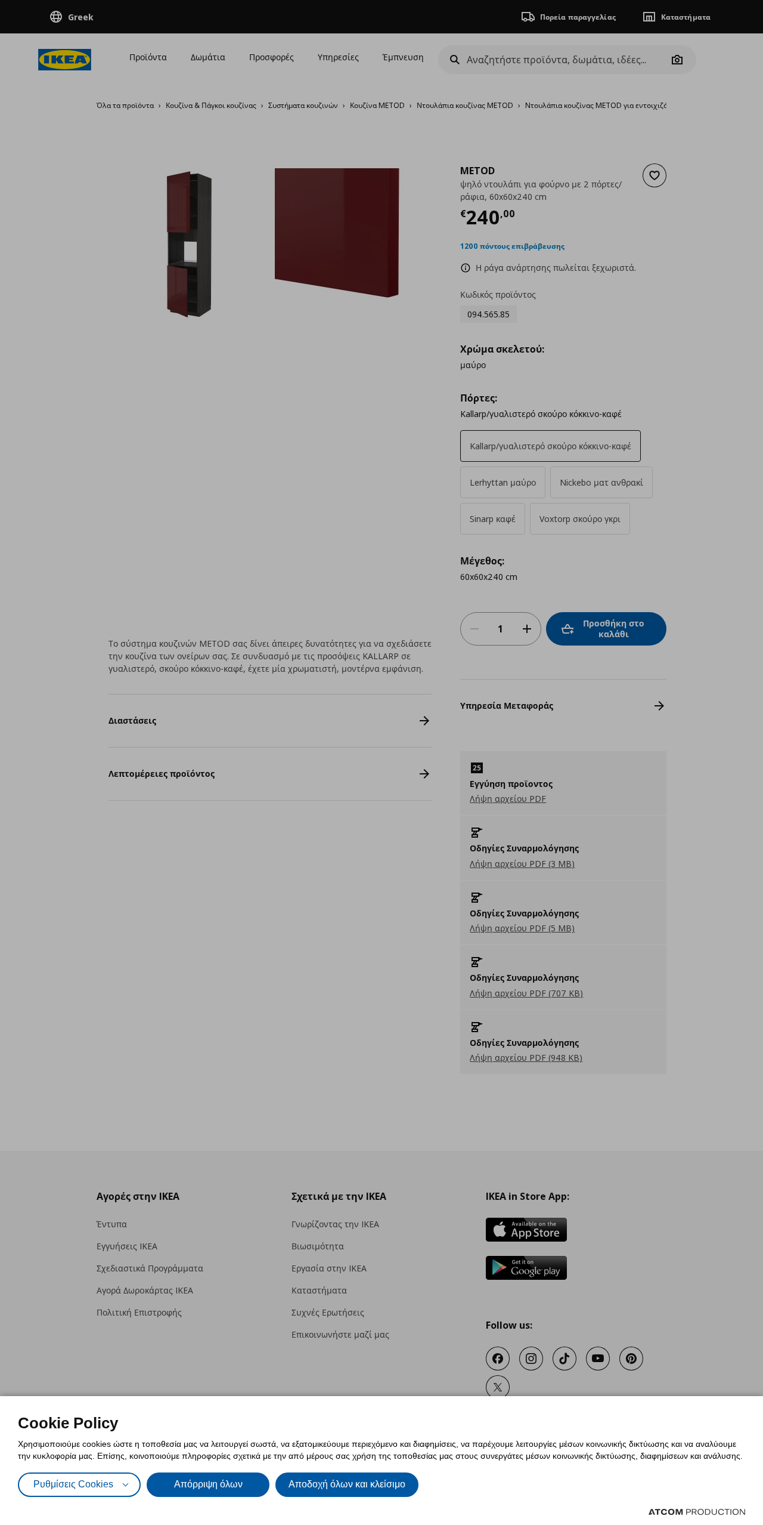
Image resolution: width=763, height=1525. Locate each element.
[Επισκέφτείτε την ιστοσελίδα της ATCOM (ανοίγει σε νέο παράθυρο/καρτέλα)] (697, 1512)
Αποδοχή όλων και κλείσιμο (347, 1484)
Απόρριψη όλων (208, 1484)
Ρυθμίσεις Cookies (73, 1484)
